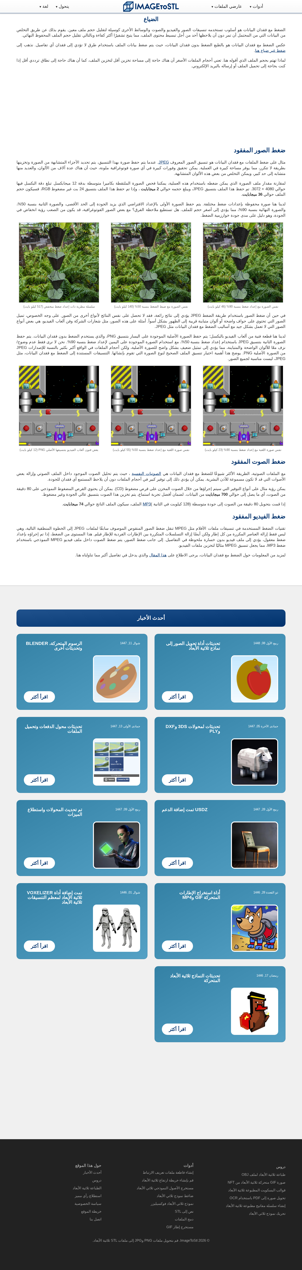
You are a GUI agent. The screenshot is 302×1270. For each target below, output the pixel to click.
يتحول (64, 6)
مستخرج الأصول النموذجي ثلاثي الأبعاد (165, 1188)
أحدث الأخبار (151, 618)
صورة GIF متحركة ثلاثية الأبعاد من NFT (256, 1182)
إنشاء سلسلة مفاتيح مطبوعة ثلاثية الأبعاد (255, 1206)
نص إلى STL (184, 1211)
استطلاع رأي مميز (88, 1196)
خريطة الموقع (91, 1211)
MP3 (147, 504)
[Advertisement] (82, 106)
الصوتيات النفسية (146, 473)
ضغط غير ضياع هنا (270, 50)
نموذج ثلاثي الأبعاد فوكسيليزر (172, 1204)
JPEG (164, 162)
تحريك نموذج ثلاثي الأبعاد (267, 1213)
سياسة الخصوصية (88, 1204)
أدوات (258, 6)
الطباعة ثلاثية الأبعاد (87, 1188)
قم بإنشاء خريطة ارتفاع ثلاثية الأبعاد (167, 1180)
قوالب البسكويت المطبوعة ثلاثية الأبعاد (256, 1190)
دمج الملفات (184, 1219)
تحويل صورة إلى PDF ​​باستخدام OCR (257, 1198)
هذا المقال (158, 555)
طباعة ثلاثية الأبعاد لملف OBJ (263, 1175)
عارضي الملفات (228, 6)
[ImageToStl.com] (151, 6)
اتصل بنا (95, 1219)
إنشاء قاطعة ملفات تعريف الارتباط (168, 1172)
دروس (96, 1180)
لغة (45, 6)
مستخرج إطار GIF (179, 1227)
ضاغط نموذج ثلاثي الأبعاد (175, 1196)
